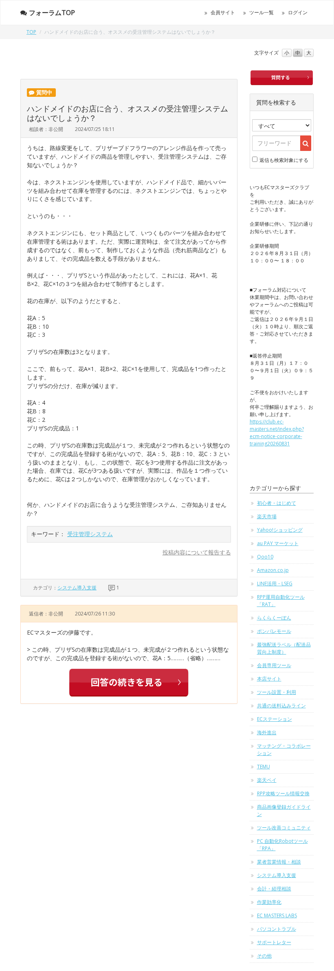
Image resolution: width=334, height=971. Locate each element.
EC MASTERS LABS (277, 915)
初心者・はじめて (276, 503)
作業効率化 (269, 902)
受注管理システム (90, 534)
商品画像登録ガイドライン (284, 810)
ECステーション (274, 719)
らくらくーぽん (274, 617)
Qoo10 (265, 556)
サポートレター (274, 942)
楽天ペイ (267, 780)
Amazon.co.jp (273, 570)
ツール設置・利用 (276, 692)
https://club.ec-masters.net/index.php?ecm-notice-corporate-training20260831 (277, 432)
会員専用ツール (274, 665)
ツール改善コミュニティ (284, 827)
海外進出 (267, 732)
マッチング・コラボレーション (284, 749)
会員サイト (223, 12)
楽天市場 (267, 516)
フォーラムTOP (52, 12)
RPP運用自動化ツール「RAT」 (281, 601)
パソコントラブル (276, 928)
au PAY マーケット (278, 543)
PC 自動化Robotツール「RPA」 (282, 845)
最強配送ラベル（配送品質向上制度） (284, 648)
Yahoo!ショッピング (280, 529)
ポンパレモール (274, 631)
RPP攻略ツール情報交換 (283, 793)
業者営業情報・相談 (279, 861)
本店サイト (269, 678)
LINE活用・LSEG (274, 583)
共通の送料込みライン (281, 705)
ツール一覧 (261, 12)
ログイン (298, 12)
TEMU (263, 766)
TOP (31, 31)
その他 (264, 955)
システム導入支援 (77, 587)
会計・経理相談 (274, 888)
